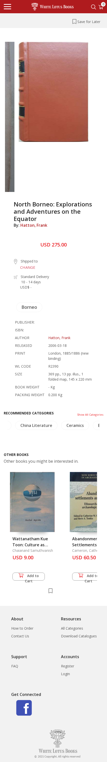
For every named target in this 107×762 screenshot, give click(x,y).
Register (67, 666)
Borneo (29, 307)
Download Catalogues (79, 636)
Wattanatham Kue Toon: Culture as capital (30, 545)
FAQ (14, 666)
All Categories (72, 628)
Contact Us (20, 636)
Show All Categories (90, 414)
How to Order (22, 628)
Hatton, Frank (33, 225)
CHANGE (27, 267)
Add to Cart (32, 577)
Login (65, 673)
